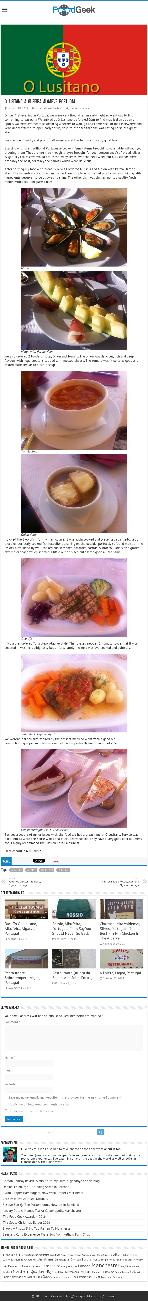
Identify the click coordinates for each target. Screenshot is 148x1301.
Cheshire (18, 1259)
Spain (6, 1277)
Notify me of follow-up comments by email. (39, 1104)
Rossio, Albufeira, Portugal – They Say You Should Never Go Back (71, 928)
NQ (48, 1271)
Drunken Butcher (81, 1259)
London (84, 1265)
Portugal (64, 870)
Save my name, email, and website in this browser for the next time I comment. (65, 1097)
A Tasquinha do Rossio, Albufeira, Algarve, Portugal (121, 882)
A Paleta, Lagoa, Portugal (120, 972)
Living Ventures (69, 1266)
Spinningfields (18, 1277)
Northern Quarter (28, 1271)
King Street (34, 1266)
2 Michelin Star (30, 1254)
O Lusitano (47, 870)
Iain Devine (10, 1266)
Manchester (105, 1265)
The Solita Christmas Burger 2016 (26, 1222)
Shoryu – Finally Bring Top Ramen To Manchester (37, 1228)
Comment (12, 1022)
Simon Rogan (122, 1271)
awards (93, 1254)
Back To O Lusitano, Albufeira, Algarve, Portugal (21, 928)
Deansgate (62, 1259)
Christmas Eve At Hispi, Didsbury (25, 1199)
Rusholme (108, 1272)
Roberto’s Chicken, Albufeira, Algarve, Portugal (24, 882)
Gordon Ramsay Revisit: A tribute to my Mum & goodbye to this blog (51, 1181)
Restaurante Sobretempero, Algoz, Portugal (22, 977)
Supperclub (52, 1276)
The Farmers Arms (82, 1277)
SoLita (135, 1271)
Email (10, 1071)
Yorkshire (118, 1276)
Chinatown (30, 1259)
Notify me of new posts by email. (32, 1111)
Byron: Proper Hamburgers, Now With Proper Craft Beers (43, 1193)
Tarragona (66, 1276)
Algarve (31, 870)
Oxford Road (58, 1271)
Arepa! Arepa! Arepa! (71, 1254)
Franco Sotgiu (100, 1259)
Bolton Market (130, 1254)
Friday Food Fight (118, 1259)
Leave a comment (81, 108)
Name (10, 1058)
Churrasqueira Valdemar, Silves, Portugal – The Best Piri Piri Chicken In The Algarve (120, 930)
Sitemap (110, 1296)
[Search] (100, 1132)
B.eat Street (103, 1254)
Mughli (124, 1266)
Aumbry (85, 1255)
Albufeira (16, 870)
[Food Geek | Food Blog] (74, 9)
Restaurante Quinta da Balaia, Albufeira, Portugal (74, 975)
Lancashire (50, 1265)
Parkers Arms (72, 1272)
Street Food (34, 1277)
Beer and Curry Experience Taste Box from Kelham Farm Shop (46, 1234)
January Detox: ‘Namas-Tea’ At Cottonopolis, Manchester (42, 1211)
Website (10, 1084)
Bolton (116, 1254)
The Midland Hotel (102, 1276)
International (44, 108)
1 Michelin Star (12, 1254)
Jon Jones (23, 1266)
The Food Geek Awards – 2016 (24, 1216)
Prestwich (97, 1271)
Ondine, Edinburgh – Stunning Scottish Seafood (36, 1187)
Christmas (45, 1259)
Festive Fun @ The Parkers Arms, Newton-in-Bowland (41, 1205)
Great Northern (135, 1259)
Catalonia (8, 1259)
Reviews (58, 108)
